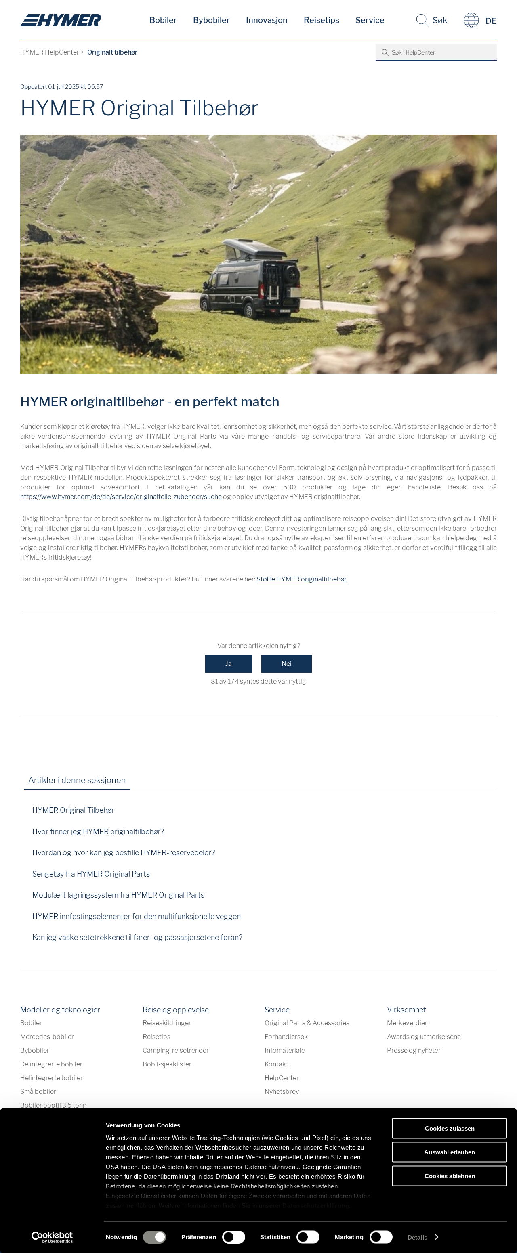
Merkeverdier (407, 1023)
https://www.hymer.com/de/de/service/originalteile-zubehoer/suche (121, 497)
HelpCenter (282, 1078)
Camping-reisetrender (176, 1050)
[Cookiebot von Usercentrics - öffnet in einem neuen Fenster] (52, 1237)
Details (417, 1237)
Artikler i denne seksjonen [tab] (77, 780)
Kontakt (276, 1064)
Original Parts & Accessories (307, 1023)
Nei (287, 663)
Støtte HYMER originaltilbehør (301, 579)
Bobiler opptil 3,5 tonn (53, 1105)
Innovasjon (267, 20)
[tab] (143, 783)
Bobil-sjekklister (167, 1064)
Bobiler (163, 20)
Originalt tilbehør (112, 52)
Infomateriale (285, 1050)
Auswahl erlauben (449, 1151)
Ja (228, 663)
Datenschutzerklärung (315, 1205)
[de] (60, 20)
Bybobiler (211, 20)
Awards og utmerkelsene (424, 1037)
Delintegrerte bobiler (51, 1064)
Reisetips (321, 20)
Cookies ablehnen (450, 1175)
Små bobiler (38, 1092)
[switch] (233, 1236)
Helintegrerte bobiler (51, 1078)
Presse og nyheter (414, 1050)
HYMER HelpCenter (49, 52)
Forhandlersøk (286, 1037)
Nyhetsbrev (282, 1092)
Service (370, 20)
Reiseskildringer (167, 1023)
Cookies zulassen (450, 1128)
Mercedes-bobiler (47, 1037)
